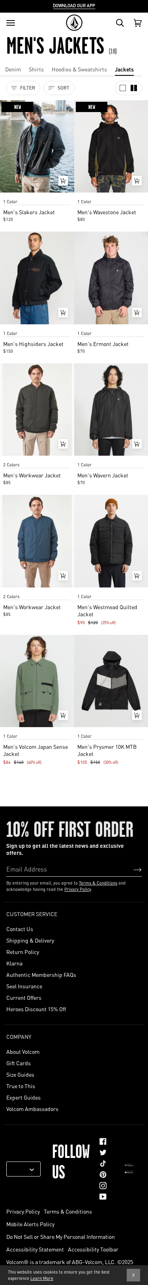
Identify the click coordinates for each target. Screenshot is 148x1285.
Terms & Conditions (98, 883)
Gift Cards (18, 1062)
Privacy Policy (77, 889)
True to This (20, 1085)
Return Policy (22, 951)
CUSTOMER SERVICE (31, 913)
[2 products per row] (134, 88)
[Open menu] (10, 23)
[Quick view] (63, 180)
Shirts (36, 69)
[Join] (131, 869)
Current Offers (23, 997)
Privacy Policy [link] (23, 1211)
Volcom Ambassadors (32, 1108)
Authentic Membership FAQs (41, 974)
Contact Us (19, 928)
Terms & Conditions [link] (68, 1211)
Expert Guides (23, 1097)
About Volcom (22, 1051)
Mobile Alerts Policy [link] (30, 1223)
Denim (13, 69)
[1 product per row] (123, 88)
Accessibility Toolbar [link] (93, 1249)
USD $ (20, 1169)
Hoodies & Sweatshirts (79, 69)
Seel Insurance (24, 985)
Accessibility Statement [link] (35, 1249)
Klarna (14, 963)
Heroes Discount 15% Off (36, 1008)
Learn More (41, 1278)
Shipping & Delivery (30, 940)
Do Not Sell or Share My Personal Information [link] (60, 1236)
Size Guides (20, 1074)
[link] (103, 1141)
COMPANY (18, 1036)
